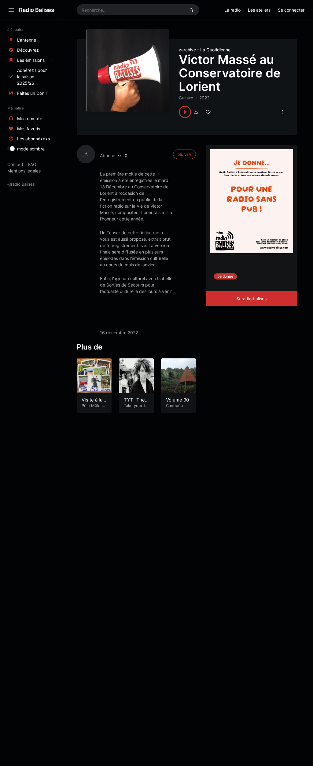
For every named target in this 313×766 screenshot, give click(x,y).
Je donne (225, 276)
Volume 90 (177, 400)
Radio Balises (36, 9)
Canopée (174, 405)
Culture (186, 97)
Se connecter (291, 10)
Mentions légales (24, 170)
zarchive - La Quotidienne (204, 49)
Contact (15, 164)
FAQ (32, 164)
